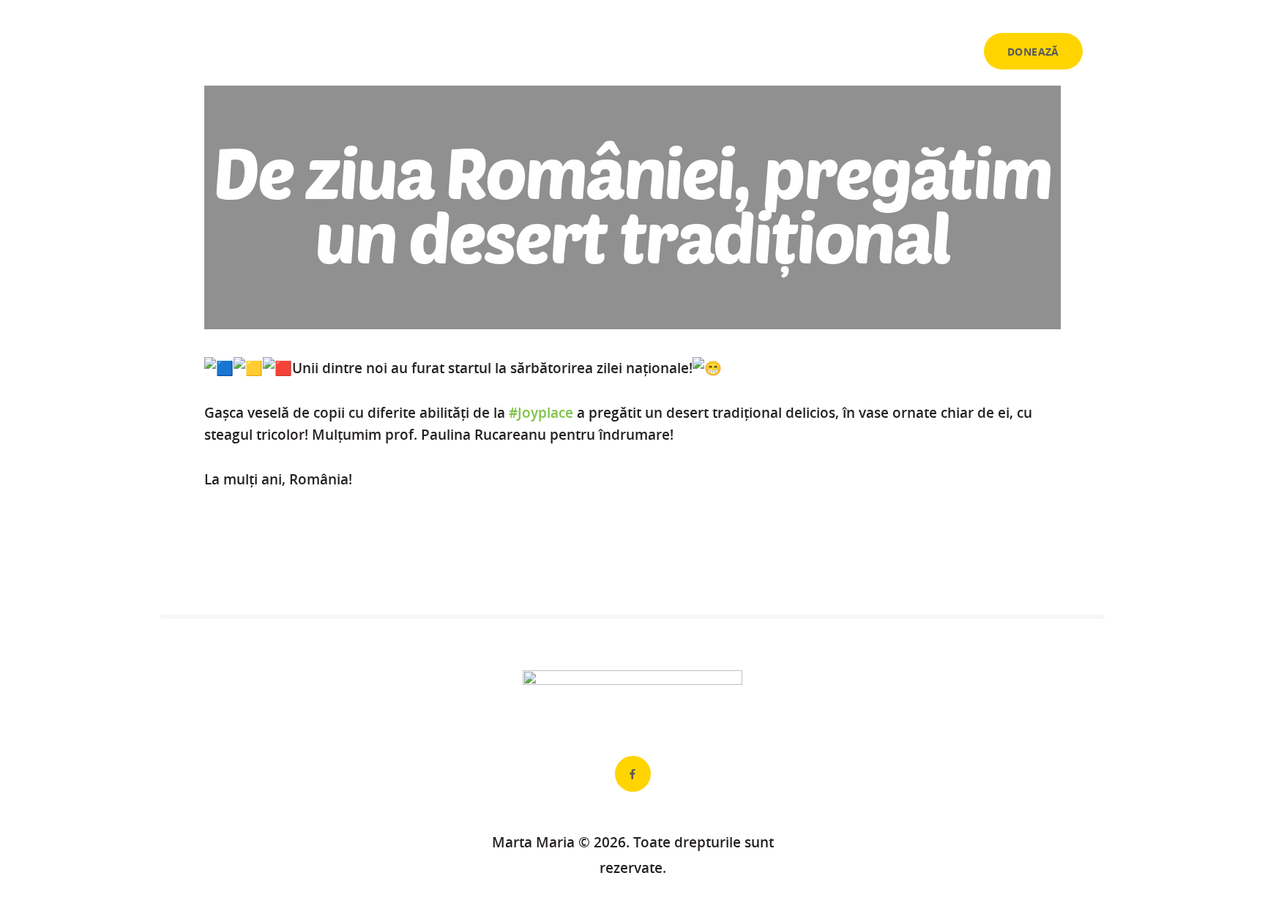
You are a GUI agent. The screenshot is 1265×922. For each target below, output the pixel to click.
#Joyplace (541, 412)
